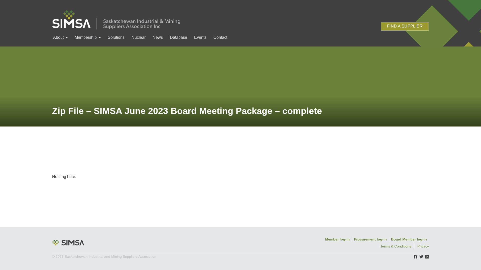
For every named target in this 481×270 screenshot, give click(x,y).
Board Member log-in (409, 239)
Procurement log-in (370, 239)
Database (178, 37)
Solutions (116, 37)
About (58, 37)
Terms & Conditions (395, 246)
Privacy (423, 246)
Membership (86, 37)
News (158, 37)
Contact (220, 37)
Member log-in (337, 239)
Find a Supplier (405, 26)
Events (200, 37)
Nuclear (139, 37)
